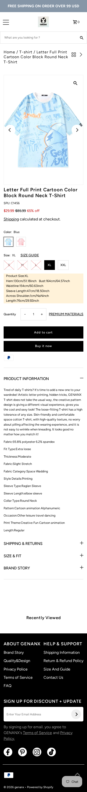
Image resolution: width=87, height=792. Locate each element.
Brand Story (17, 568)
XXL (63, 265)
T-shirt (25, 52)
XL (49, 265)
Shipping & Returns (23, 543)
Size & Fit (12, 556)
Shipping (11, 219)
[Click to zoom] (75, 83)
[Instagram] (37, 752)
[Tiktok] (51, 752)
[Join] (76, 714)
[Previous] (10, 130)
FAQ (7, 685)
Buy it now (43, 346)
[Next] (77, 130)
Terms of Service (18, 677)
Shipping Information (62, 652)
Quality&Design (17, 660)
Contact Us (53, 677)
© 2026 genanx (14, 787)
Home (9, 52)
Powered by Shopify (40, 787)
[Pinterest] (22, 752)
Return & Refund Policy (63, 660)
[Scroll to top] (77, 775)
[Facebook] (8, 752)
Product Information (26, 378)
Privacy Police (16, 669)
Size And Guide (57, 669)
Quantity (10, 314)
